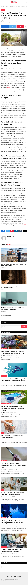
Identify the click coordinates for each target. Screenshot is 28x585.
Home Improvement (6, 403)
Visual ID (9, 87)
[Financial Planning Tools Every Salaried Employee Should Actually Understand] (14, 511)
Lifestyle (4, 348)
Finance (3, 517)
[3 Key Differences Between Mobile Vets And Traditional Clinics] (14, 484)
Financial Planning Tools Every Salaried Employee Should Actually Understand (12, 522)
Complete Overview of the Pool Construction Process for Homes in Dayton (12, 408)
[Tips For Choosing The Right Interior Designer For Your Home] (14, 37)
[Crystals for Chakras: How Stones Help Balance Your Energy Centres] (14, 342)
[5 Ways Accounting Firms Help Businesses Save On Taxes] (14, 541)
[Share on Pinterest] (20, 26)
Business (4, 376)
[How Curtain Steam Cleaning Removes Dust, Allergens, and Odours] (14, 277)
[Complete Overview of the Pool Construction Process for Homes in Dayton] (14, 397)
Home (3, 9)
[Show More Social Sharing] (25, 26)
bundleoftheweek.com (6, 580)
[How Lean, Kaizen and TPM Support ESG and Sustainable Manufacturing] (14, 370)
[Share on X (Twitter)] (12, 26)
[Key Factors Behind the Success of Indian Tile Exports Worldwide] (14, 255)
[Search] (26, 2)
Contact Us (10, 576)
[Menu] (2, 2)
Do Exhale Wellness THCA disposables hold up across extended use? (13, 465)
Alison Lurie (7, 21)
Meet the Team (17, 576)
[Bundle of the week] (14, 2)
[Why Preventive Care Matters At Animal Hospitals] (14, 427)
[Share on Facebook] (5, 26)
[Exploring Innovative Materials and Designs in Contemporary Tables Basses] (14, 299)
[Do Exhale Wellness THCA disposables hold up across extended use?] (14, 454)
